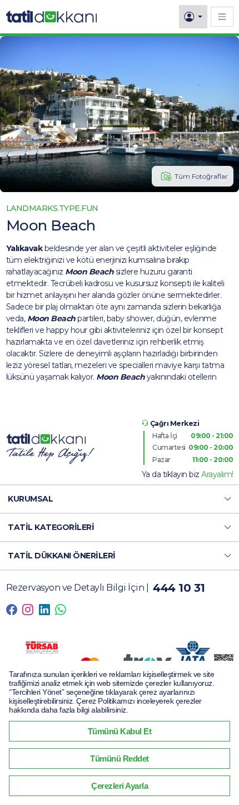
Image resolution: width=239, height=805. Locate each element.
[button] (119, 499)
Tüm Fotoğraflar (201, 176)
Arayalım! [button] (217, 474)
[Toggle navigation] (222, 16)
